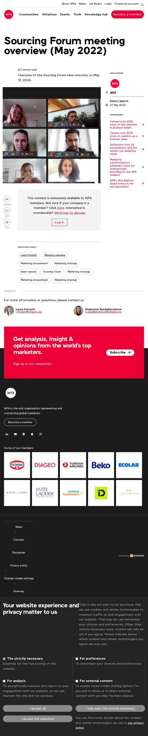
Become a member (127, 14)
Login (108, 4)
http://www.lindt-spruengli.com (129, 493)
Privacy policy (18, 565)
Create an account (127, 4)
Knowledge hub (96, 14)
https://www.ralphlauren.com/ (17, 493)
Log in (59, 222)
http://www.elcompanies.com (45, 493)
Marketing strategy (66, 263)
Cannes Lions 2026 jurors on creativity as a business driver (123, 136)
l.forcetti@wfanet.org (29, 312)
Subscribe (118, 352)
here (60, 208)
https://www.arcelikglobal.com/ (101, 465)
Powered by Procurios (89, 555)
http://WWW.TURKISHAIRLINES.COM (73, 465)
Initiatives (49, 14)
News (82, 4)
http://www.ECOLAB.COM (129, 465)
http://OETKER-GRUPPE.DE (17, 465)
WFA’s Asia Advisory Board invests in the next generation (122, 183)
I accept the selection (37, 719)
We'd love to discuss (69, 213)
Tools (77, 14)
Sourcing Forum (52, 271)
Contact (18, 540)
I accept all (38, 708)
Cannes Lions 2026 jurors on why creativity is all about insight (123, 124)
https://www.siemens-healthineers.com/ (73, 493)
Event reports (29, 271)
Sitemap (18, 591)
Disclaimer (18, 552)
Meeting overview (55, 255)
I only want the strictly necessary (110, 708)
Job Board (95, 4)
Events (65, 14)
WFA (113, 92)
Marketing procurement (34, 263)
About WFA (69, 4)
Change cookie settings (19, 578)
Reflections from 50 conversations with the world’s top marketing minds (123, 149)
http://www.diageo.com (45, 465)
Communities (28, 14)
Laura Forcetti (29, 255)
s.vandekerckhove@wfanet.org (103, 312)
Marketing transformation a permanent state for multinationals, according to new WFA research (123, 167)
